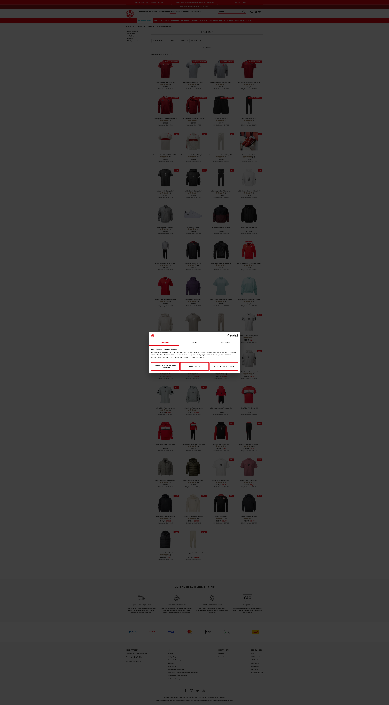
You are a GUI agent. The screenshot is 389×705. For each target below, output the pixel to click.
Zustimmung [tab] (164, 342)
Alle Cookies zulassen (224, 366)
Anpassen (193, 366)
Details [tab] (194, 342)
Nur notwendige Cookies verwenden (165, 366)
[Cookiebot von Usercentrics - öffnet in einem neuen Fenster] (229, 335)
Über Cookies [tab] (225, 342)
